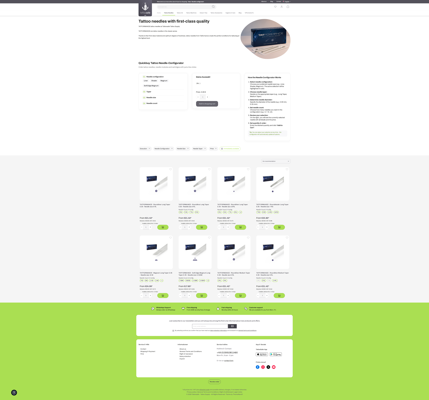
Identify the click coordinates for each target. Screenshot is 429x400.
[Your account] (281, 6)
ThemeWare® (238, 394)
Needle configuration (155, 77)
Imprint (182, 359)
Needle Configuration (162, 148)
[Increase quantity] (150, 227)
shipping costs (204, 390)
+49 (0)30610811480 (227, 352)
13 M (156, 280)
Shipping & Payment (147, 351)
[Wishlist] (275, 6)
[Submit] (232, 326)
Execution (143, 148)
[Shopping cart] (287, 6)
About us (263, 1)
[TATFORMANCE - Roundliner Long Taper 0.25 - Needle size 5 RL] (156, 184)
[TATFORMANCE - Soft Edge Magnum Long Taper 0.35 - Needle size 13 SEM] (195, 252)
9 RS (263, 212)
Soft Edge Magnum (151, 86)
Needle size (151, 97)
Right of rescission (186, 354)
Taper (148, 92)
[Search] (213, 7)
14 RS (270, 212)
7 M (142, 280)
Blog (271, 1)
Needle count (151, 103)
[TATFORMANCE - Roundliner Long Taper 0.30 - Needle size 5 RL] (195, 184)
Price (212, 148)
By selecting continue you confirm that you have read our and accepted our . (216, 330)
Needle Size (181, 148)
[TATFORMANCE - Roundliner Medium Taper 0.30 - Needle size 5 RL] (233, 252)
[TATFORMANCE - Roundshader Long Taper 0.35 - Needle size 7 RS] (272, 184)
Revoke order (214, 382)
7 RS (258, 212)
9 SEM (188, 280)
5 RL (186, 212)
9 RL (196, 212)
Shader (154, 81)
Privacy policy (191, 392)
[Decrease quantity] (141, 227)
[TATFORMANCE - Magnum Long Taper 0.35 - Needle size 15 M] (156, 252)
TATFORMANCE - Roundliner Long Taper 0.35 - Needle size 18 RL (232, 206)
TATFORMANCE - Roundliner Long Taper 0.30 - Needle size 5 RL (194, 206)
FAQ (142, 354)
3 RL (180, 212)
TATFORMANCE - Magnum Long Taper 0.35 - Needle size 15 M (156, 274)
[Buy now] (162, 227)
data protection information (218, 330)
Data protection (185, 356)
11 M (151, 280)
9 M (146, 280)
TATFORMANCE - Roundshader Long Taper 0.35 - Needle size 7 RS (272, 206)
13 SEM (202, 280)
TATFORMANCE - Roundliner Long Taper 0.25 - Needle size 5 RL (155, 206)
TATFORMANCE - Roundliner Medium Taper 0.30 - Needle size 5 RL (233, 274)
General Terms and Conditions (191, 351)
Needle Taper (198, 148)
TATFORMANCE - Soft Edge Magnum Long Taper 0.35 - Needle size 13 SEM (194, 274)
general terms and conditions (247, 330)
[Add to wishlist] (170, 169)
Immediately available (231, 148)
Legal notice (238, 392)
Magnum (164, 81)
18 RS (276, 212)
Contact (278, 1)
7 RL (191, 212)
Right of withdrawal (226, 392)
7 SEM (181, 280)
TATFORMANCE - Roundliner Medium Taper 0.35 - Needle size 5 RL (272, 274)
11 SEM (194, 280)
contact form (228, 360)
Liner (146, 81)
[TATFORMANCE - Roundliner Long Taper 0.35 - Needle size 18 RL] (233, 184)
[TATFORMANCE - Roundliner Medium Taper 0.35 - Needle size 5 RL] (272, 252)
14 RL (275, 280)
